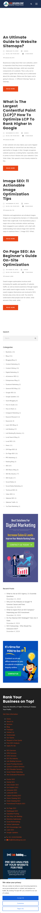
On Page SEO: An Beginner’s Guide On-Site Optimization (20, 258)
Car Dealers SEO (12, 787)
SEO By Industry (11, 474)
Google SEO (10, 393)
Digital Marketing (11, 372)
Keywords (9, 421)
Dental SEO (10, 782)
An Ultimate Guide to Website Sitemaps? (20, 42)
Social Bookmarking (13, 822)
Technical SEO (10, 490)
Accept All (20, 898)
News (7, 445)
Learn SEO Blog (11, 425)
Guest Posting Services (14, 764)
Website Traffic (11, 502)
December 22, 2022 (12, 133)
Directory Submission (13, 819)
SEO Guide (9, 478)
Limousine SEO (11, 790)
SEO (7, 466)
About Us (9, 721)
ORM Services (11, 753)
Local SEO (9, 441)
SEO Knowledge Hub (13, 827)
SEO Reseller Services (14, 769)
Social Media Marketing (13, 486)
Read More (10, 89)
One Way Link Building (14, 816)
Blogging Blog (10, 360)
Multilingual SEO (12, 811)
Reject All (20, 909)
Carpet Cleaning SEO (13, 796)
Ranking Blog (10, 462)
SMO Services (11, 756)
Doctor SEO (10, 779)
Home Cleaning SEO (13, 798)
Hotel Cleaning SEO (13, 801)
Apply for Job (11, 746)
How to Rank (10, 409)
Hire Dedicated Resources (15, 775)
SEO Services (11, 750)
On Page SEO (11, 808)
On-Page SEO (14, 53)
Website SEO (10, 498)
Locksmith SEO (11, 793)
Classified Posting (12, 814)
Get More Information (10, 714)
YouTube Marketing (12, 506)
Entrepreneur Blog (11, 380)
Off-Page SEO (10, 449)
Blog (8, 53)
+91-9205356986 (15, 837)
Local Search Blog (11, 437)
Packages (9, 730)
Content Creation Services (15, 767)
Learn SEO (10, 830)
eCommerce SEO (11, 376)
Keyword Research (12, 417)
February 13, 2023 (12, 51)
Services (9, 724)
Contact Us (10, 732)
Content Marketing (12, 364)
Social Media (10, 482)
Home (8, 719)
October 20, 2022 (12, 269)
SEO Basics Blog (11, 470)
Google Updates (11, 397)
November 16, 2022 (12, 203)
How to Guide (10, 405)
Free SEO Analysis (13, 743)
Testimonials (10, 735)
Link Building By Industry (13, 433)
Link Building (10, 429)
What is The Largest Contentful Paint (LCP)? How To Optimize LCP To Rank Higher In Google (19, 115)
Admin (26, 51)
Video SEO (9, 494)
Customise (20, 903)
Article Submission (12, 824)
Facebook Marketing (12, 384)
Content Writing (11, 368)
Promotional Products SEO (15, 804)
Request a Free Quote (14, 740)
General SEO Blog (11, 388)
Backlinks (9, 352)
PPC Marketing (10, 458)
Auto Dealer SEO (12, 785)
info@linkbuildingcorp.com (17, 840)
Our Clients (10, 738)
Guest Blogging (11, 401)
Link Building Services (13, 761)
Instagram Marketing (12, 413)
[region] (20, 896)
